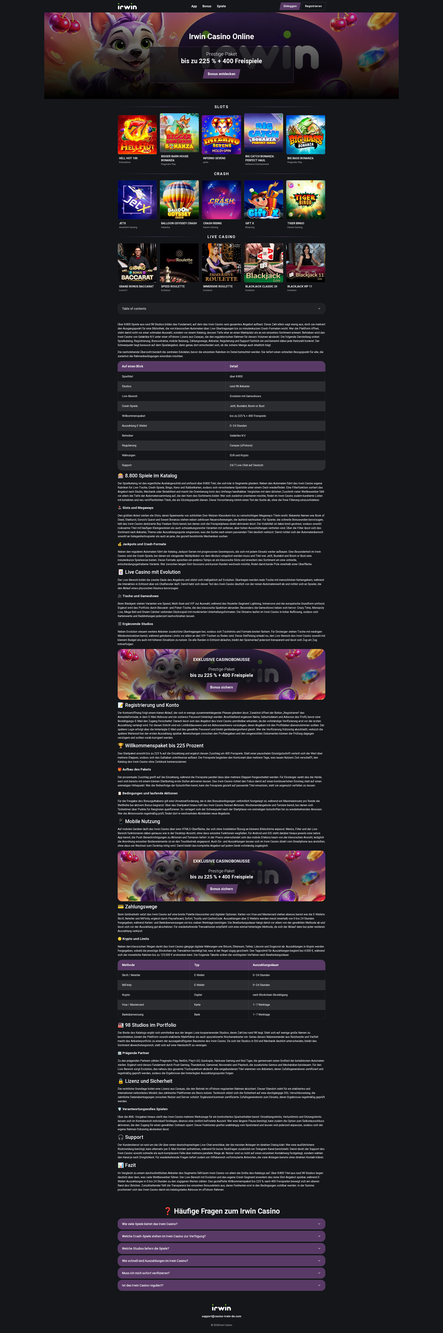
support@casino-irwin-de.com (221, 1316)
